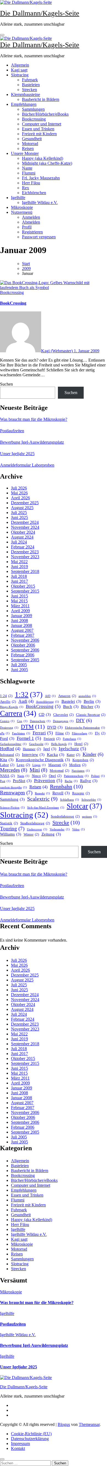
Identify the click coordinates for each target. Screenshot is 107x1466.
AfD (50, 696)
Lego (23, 765)
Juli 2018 (19, 576)
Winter (31, 834)
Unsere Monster (25, 153)
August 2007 (22, 630)
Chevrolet (63, 715)
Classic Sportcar (90, 715)
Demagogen (63, 721)
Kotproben (83, 760)
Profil (27, 227)
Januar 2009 (21, 615)
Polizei (98, 775)
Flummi (28, 173)
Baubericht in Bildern (40, 99)
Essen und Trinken (38, 129)
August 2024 (22, 537)
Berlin (92, 701)
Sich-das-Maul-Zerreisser (45, 807)
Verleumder (60, 829)
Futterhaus (72, 738)
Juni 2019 (19, 566)
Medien (77, 765)
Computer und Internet (41, 124)
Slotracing (20, 75)
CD (45, 714)
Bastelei (71, 701)
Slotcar (84, 806)
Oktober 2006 (23, 645)
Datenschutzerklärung (30, 1438)
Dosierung (9, 727)
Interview (33, 754)
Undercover (37, 829)
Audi (25, 701)
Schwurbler (91, 799)
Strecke (66, 822)
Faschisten (21, 733)
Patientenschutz (76, 775)
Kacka (55, 754)
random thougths (13, 787)
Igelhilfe (18, 197)
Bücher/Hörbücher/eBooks (45, 114)
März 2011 (20, 605)
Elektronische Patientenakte (85, 727)
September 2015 (25, 591)
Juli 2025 (19, 512)
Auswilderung (47, 701)
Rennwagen (16, 792)
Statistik (9, 823)
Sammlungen (33, 109)
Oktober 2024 (23, 532)
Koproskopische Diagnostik (43, 760)
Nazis (23, 775)
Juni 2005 (19, 669)
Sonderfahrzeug (65, 816)
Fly (100, 733)
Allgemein (20, 65)
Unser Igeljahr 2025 (17, 453)
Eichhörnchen (34, 192)
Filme (62, 733)
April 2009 (20, 610)
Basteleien (31, 84)
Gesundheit (32, 138)
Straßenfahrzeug (35, 823)
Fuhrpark (30, 79)
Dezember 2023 (25, 551)
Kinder (93, 754)
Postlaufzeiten (12, 430)
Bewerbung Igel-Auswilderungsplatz (32, 442)
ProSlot (22, 781)
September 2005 (25, 659)
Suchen (6, 384)
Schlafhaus (69, 799)
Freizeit (52, 739)
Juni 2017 (19, 581)
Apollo (8, 701)
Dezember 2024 (25, 522)
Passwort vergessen (39, 237)
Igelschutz (72, 748)
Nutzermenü (21, 212)
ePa (5, 733)
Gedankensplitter (13, 744)
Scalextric (42, 799)
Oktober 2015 (23, 586)
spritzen (89, 816)
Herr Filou (31, 183)
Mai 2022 (19, 561)
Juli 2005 (19, 664)
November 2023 (25, 556)
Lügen (39, 765)
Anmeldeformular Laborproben (27, 465)
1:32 (29, 694)
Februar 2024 (22, 547)
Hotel (81, 744)
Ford (7, 738)
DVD (55, 727)
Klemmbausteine (25, 94)
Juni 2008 (19, 620)
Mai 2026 (19, 493)
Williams (10, 834)
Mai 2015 (19, 601)
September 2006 (25, 650)
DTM (33, 726)
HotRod (10, 748)
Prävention (48, 780)
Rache (71, 781)
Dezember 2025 (25, 502)
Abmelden (31, 222)
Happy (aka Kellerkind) (42, 158)
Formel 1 (29, 738)
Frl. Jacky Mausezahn (41, 178)
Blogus (64, 1424)
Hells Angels (61, 744)
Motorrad (30, 143)
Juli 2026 (19, 488)
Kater (73, 755)
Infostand (9, 755)
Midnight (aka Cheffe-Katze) (47, 163)
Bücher (90, 706)
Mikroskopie (22, 207)
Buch (70, 706)
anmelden (87, 696)
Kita (6, 760)
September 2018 (25, 571)
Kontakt (18, 1448)
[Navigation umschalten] (2, 35)
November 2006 (25, 640)
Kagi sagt (19, 70)
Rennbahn (66, 786)
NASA (7, 776)
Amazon (67, 696)
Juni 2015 (19, 596)
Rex (25, 187)
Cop (22, 721)
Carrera (18, 713)
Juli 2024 (19, 542)
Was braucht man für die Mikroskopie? (33, 419)
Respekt (42, 793)
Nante (27, 168)
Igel (49, 749)
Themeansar (89, 1424)
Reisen (28, 148)
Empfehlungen (23, 104)
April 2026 (20, 497)
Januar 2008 (21, 625)
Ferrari (43, 732)
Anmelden (31, 217)
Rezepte (81, 793)
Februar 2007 (22, 635)
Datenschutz (40, 721)
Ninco (39, 776)
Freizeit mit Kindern (39, 133)
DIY (84, 720)
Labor (7, 765)
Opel (55, 776)
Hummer (32, 749)
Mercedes (13, 770)
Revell (61, 793)
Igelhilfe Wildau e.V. (40, 202)
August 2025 (22, 507)
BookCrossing (13, 303)
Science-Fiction (12, 807)
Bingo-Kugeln (11, 706)
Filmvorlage (82, 733)
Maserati (57, 765)
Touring (12, 828)
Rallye (88, 781)
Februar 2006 (22, 655)
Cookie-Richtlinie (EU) (31, 1433)
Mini (38, 770)
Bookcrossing (34, 119)
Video (78, 829)
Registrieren (32, 232)
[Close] (2, 1459)
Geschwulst (39, 744)
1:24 (6, 696)
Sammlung (12, 799)
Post (5, 781)
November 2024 (25, 527)
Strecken (29, 89)
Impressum (20, 1443)
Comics (7, 721)
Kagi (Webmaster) (57, 351)
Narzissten (81, 770)
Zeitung (51, 834)
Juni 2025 (19, 517)
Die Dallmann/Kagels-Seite (39, 13)
